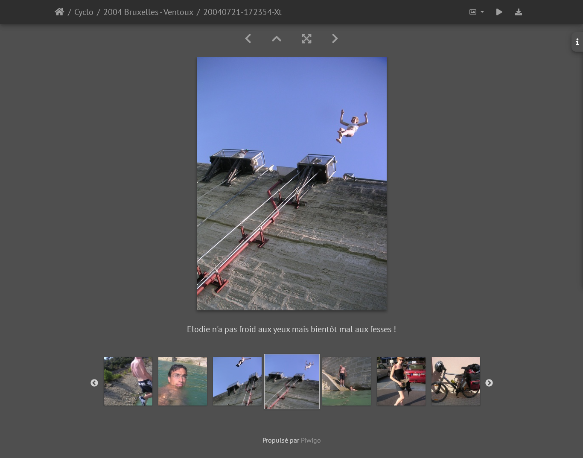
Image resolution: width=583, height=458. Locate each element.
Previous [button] (94, 383)
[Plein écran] (306, 39)
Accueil (59, 12)
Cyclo (83, 12)
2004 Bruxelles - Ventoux (148, 12)
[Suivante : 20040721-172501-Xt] (335, 39)
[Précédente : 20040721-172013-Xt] (248, 39)
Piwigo (311, 440)
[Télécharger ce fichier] (518, 11)
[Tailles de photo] (476, 11)
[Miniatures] (277, 39)
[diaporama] (499, 11)
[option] (128, 381)
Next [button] (489, 383)
